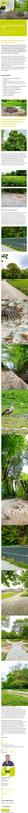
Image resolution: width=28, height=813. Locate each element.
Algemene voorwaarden (6, 794)
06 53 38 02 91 (5, 749)
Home (2, 22)
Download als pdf (5, 743)
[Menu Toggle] (26, 3)
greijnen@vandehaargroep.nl (9, 751)
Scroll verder (24, 13)
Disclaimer (3, 792)
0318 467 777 (5, 788)
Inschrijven (6, 810)
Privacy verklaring (5, 791)
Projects (6, 22)
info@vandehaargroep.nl (8, 789)
